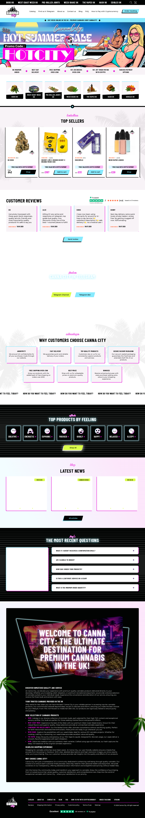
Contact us (51, 800)
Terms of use (87, 805)
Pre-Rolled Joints (51, 2)
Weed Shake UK (71, 2)
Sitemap (97, 805)
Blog (60, 800)
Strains (117, 800)
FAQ (67, 800)
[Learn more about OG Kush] (21, 152)
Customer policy (73, 805)
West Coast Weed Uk (28, 2)
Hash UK (103, 2)
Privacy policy (60, 805)
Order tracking (105, 800)
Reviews (31, 805)
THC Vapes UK (88, 2)
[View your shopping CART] (136, 2)
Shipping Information (44, 805)
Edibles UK (116, 2)
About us (40, 800)
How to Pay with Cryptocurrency (83, 800)
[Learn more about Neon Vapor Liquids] (122, 152)
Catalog (31, 800)
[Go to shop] (72, 44)
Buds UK (10, 2)
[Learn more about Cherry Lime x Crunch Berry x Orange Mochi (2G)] (55, 152)
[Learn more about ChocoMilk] (89, 152)
